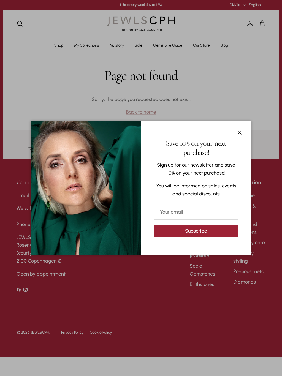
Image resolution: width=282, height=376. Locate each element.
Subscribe (196, 231)
